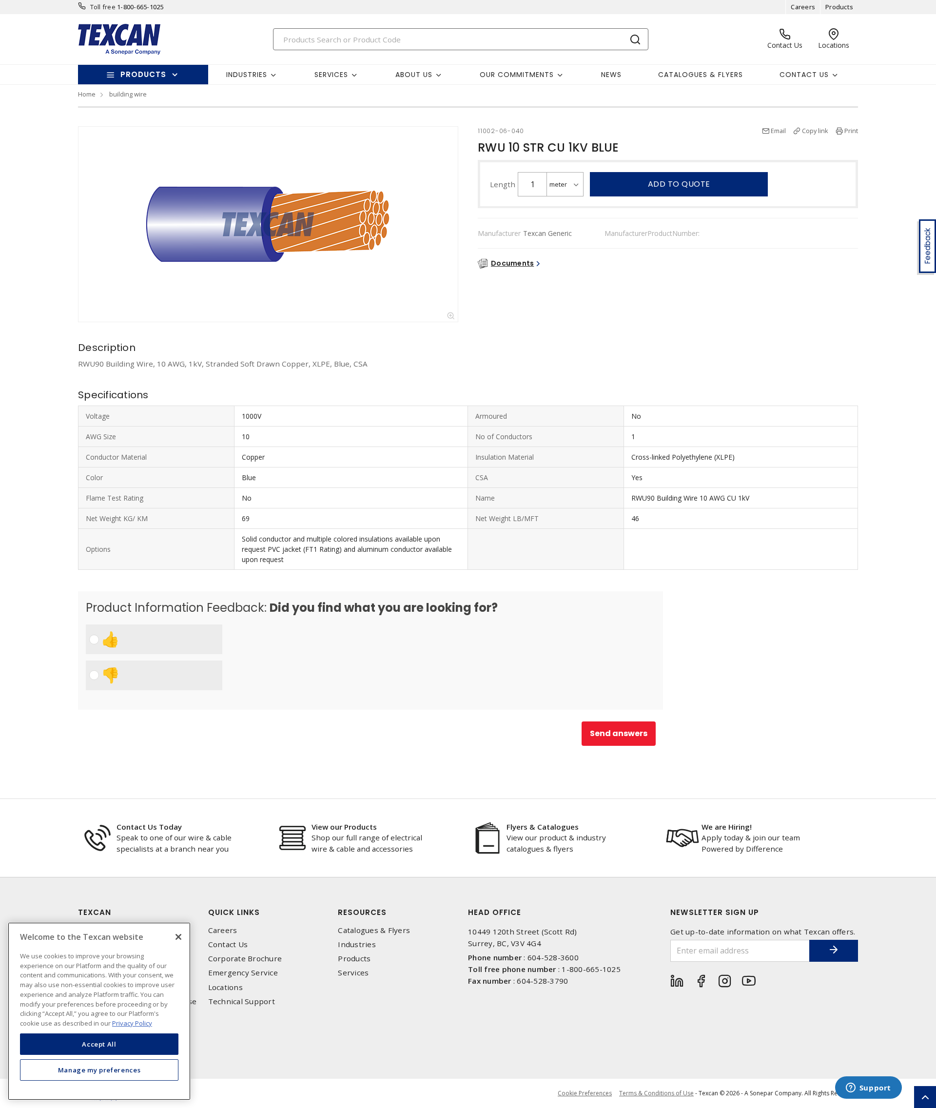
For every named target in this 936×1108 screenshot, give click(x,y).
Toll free (103, 6)
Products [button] (143, 74)
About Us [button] (413, 74)
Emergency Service (243, 972)
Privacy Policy (132, 1022)
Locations (225, 987)
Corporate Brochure (245, 958)
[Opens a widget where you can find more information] (868, 1088)
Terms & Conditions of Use (656, 1093)
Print (851, 130)
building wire (128, 94)
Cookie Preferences (585, 1093)
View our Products (344, 827)
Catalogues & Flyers (700, 74)
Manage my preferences (99, 1070)
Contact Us (228, 944)
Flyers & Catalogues (543, 827)
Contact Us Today (149, 827)
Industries (357, 944)
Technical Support (241, 1001)
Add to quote (679, 184)
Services (353, 972)
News (611, 74)
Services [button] (331, 74)
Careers (803, 6)
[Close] (178, 937)
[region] (99, 1011)
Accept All (99, 1043)
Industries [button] (246, 74)
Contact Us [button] (804, 74)
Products (839, 6)
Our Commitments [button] (517, 74)
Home (87, 94)
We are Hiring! (727, 827)
